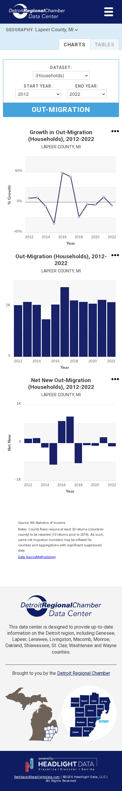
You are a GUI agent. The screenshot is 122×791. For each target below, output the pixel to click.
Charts (75, 44)
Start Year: (38, 86)
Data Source (27, 557)
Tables (104, 44)
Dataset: (61, 67)
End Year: (86, 86)
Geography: (20, 29)
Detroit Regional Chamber (83, 673)
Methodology (46, 557)
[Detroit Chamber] (61, 606)
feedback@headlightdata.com (37, 777)
